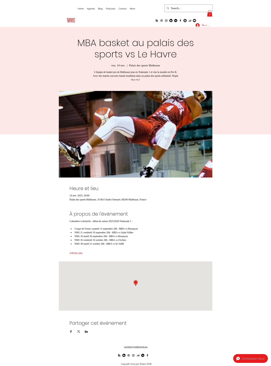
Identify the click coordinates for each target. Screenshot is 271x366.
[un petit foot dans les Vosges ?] (161, 20)
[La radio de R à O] (156, 20)
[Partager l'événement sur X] (78, 331)
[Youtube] (194, 20)
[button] (209, 13)
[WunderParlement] (171, 20)
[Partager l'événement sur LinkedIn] (86, 331)
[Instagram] (166, 20)
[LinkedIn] (175, 20)
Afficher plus (75, 253)
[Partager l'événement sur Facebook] (70, 331)
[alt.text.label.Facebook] (180, 20)
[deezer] (189, 20)
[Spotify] (185, 20)
